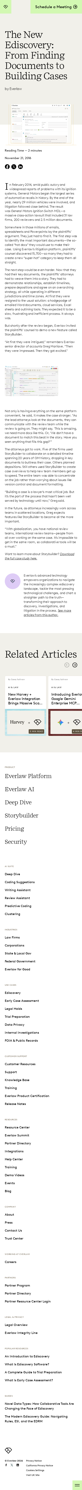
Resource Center (17, 1127)
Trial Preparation (17, 1017)
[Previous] (66, 665)
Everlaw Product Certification (27, 1096)
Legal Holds (13, 1009)
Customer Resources (20, 1064)
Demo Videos (14, 1175)
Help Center (14, 1159)
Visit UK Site (33, 1474)
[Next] (74, 665)
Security (16, 841)
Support (11, 1072)
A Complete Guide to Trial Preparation (33, 1372)
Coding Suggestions (20, 882)
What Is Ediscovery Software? (27, 1364)
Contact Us (13, 1230)
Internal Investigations (22, 1032)
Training (11, 1088)
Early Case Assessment (22, 1001)
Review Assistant (17, 898)
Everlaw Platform (28, 776)
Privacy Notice (34, 1460)
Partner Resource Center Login (28, 1301)
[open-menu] (77, 1485)
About (9, 1214)
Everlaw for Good (17, 969)
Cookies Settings (35, 1470)
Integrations (14, 1151)
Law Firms (12, 937)
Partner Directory (18, 1143)
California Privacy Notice (39, 1465)
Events (10, 1183)
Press (9, 1222)
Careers (10, 1262)
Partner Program (17, 1285)
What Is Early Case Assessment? (29, 1380)
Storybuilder (21, 815)
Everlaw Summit (17, 1135)
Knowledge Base (17, 1080)
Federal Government (20, 961)
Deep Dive (18, 802)
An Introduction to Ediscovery (27, 1356)
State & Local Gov (18, 953)
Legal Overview (16, 1325)
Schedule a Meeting (53, 6)
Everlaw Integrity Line (21, 1333)
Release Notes (15, 1104)
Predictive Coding (18, 906)
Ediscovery (13, 993)
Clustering (12, 914)
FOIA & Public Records (21, 1040)
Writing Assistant (18, 890)
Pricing (14, 828)
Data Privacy (14, 1025)
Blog (8, 1191)
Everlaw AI (19, 789)
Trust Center (14, 1238)
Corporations (14, 945)
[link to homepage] (8, 1452)
